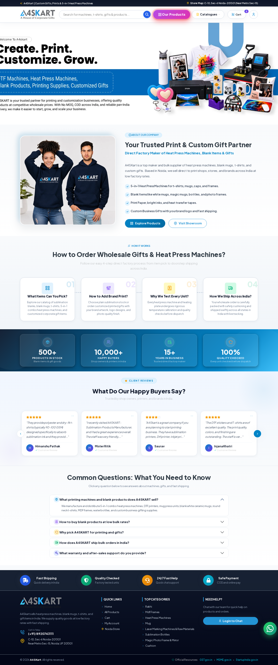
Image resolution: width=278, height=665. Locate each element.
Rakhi (148, 606)
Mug (148, 623)
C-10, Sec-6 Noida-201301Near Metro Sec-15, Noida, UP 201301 (50, 641)
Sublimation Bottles (157, 634)
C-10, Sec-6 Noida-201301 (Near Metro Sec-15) (224, 3)
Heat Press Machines (158, 617)
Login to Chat (232, 621)
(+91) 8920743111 (41, 633)
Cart (107, 617)
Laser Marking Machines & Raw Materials (169, 629)
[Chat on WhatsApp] (270, 628)
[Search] (147, 14)
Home (108, 606)
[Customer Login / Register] (253, 14)
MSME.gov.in (224, 659)
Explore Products (147, 223)
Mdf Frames (152, 612)
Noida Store (112, 629)
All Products (111, 612)
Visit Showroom (190, 223)
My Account (111, 623)
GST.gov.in (206, 659)
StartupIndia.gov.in (247, 659)
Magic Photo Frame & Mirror (162, 640)
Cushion (150, 645)
